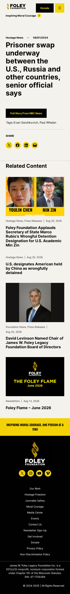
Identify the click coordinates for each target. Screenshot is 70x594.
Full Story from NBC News (26, 113)
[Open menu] (59, 8)
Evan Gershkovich (26, 122)
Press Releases (33, 220)
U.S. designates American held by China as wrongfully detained (34, 268)
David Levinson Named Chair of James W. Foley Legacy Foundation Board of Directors (34, 342)
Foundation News (16, 326)
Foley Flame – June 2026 (28, 408)
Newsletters (13, 400)
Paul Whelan (48, 122)
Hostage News (14, 37)
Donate (44, 8)
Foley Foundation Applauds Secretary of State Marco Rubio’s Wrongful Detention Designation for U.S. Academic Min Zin (33, 236)
